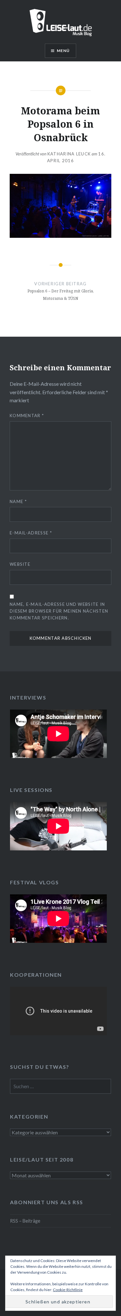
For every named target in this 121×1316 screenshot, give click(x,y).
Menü (63, 50)
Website (20, 564)
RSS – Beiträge (25, 1221)
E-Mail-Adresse (31, 532)
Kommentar (27, 415)
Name (18, 501)
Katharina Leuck (69, 153)
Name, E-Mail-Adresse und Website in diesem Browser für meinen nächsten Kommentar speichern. (59, 611)
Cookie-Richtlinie (68, 1289)
